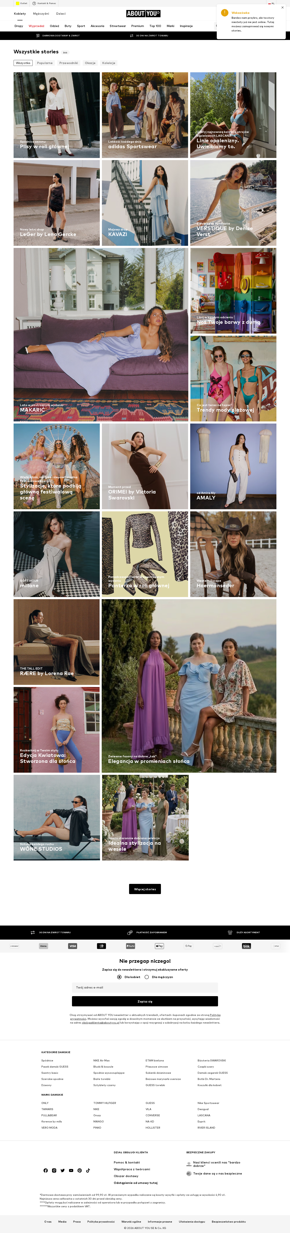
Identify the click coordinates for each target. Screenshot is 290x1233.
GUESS (150, 1103)
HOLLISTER (153, 1127)
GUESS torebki (155, 1085)
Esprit (202, 1121)
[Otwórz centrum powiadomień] (250, 13)
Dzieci (61, 13)
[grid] (145, 467)
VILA (148, 1109)
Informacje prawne (160, 1221)
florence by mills (51, 1121)
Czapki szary (206, 1066)
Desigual (203, 1109)
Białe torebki (101, 1079)
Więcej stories (145, 889)
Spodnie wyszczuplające (109, 1072)
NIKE (96, 1109)
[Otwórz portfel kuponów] (226, 13)
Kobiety (20, 13)
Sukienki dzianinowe (158, 1072)
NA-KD (150, 1121)
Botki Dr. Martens (209, 1079)
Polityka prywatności (101, 1221)
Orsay (97, 1115)
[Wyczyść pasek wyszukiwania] (273, 26)
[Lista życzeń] (262, 13)
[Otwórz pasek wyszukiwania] (216, 26)
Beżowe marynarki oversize (163, 1079)
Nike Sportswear (208, 1103)
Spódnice (47, 1060)
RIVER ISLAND (206, 1127)
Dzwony (46, 1085)
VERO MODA (49, 1127)
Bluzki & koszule (103, 1066)
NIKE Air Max (101, 1060)
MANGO (98, 1121)
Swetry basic (49, 1072)
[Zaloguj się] (238, 13)
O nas (48, 1221)
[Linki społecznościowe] (45, 1170)
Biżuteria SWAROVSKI (212, 1060)
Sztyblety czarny (104, 1085)
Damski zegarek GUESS (213, 1072)
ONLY (44, 1103)
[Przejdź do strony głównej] (64, 1154)
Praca (77, 1221)
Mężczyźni (41, 13)
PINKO (97, 1127)
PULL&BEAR (49, 1115)
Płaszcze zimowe (157, 1066)
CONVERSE (153, 1115)
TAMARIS (47, 1109)
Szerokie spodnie (52, 1079)
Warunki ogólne (131, 1221)
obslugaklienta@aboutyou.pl (101, 1022)
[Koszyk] (273, 13)
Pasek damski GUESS (54, 1066)
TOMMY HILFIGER (104, 1103)
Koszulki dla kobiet (210, 1085)
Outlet (23, 3)
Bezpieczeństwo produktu (229, 1221)
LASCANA (204, 1115)
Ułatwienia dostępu (192, 1221)
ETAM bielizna (155, 1060)
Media (62, 1221)
